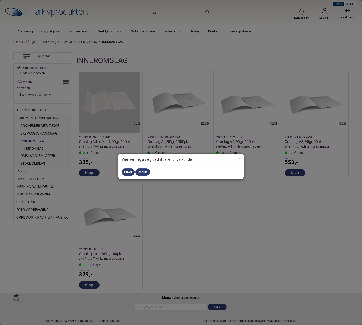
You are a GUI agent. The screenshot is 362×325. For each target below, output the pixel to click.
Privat (128, 172)
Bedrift (142, 172)
